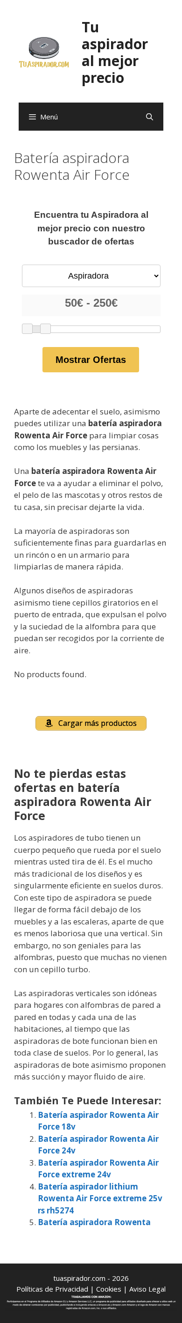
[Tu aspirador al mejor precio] (44, 51)
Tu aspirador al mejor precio (115, 52)
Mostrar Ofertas (91, 360)
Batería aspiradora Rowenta (94, 1222)
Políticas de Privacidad (52, 1288)
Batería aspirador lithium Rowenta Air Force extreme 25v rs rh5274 (100, 1198)
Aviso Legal (147, 1288)
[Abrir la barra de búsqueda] (149, 117)
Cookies (108, 1288)
